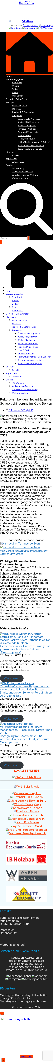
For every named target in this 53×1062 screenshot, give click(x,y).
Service (9, 165)
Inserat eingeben (19, 105)
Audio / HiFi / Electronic (28, 122)
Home (9, 76)
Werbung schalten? (12, 944)
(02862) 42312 (30, 25)
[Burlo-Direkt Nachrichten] (26, 8)
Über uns (10, 152)
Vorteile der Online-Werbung (25, 175)
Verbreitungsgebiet (15, 79)
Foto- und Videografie (28, 132)
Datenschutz (18, 162)
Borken (15, 92)
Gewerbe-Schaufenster (17, 99)
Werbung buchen (20, 178)
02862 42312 (33, 957)
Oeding (15, 89)
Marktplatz (11, 102)
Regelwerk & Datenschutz (24, 112)
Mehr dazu (26, 1056)
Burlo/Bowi (17, 82)
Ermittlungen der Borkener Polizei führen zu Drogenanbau (26, 694)
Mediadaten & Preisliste (22, 171)
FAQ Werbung (18, 168)
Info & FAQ (16, 109)
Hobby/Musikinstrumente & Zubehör (34, 142)
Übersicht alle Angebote (29, 119)
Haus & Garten (24, 135)
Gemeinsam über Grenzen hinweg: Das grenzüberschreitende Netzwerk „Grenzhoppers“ (25, 649)
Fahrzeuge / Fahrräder (28, 129)
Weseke (15, 86)
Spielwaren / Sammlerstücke (31, 145)
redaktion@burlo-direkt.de (26, 961)
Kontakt (15, 155)
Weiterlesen (11, 678)
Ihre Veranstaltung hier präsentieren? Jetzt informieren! (24, 552)
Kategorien (17, 115)
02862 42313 (33, 964)
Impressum (11, 158)
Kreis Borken (17, 96)
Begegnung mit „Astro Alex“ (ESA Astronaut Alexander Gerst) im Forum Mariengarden (24, 739)
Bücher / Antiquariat (27, 125)
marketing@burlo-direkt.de (26, 967)
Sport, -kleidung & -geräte (30, 149)
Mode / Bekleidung (26, 139)
